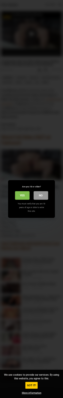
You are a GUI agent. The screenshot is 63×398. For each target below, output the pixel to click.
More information (31, 392)
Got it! (31, 385)
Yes (22, 195)
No (41, 195)
